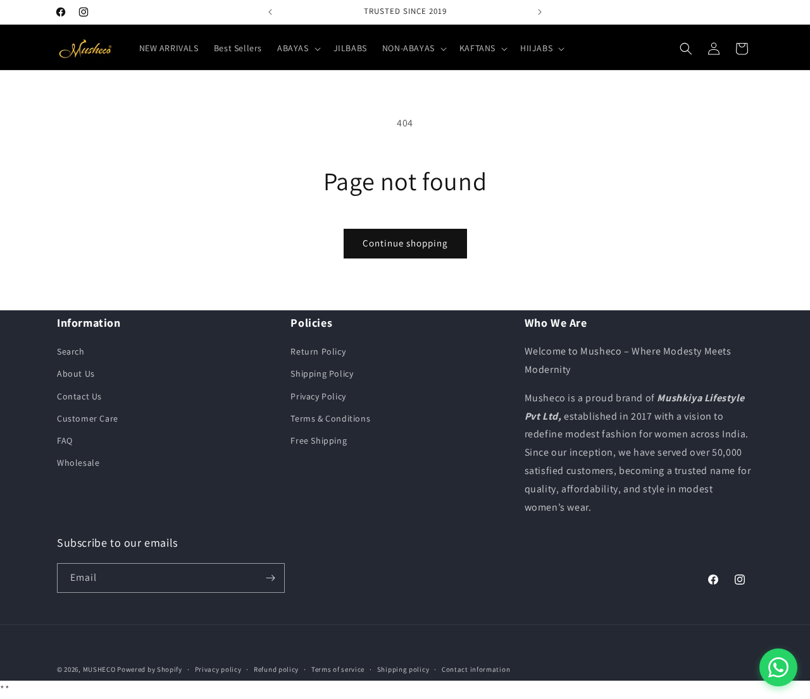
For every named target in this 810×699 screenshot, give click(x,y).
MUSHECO (99, 669)
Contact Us (79, 396)
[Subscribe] (270, 578)
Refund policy (276, 669)
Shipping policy (403, 669)
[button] (298, 48)
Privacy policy (218, 669)
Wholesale (78, 462)
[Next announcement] (540, 12)
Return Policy (318, 351)
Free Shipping (318, 440)
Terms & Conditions (330, 418)
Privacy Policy (318, 396)
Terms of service (337, 669)
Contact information (476, 669)
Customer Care (87, 418)
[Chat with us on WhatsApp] (778, 667)
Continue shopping (405, 243)
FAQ (65, 440)
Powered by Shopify (149, 669)
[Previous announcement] (270, 12)
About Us (76, 373)
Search (71, 351)
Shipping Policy (321, 373)
